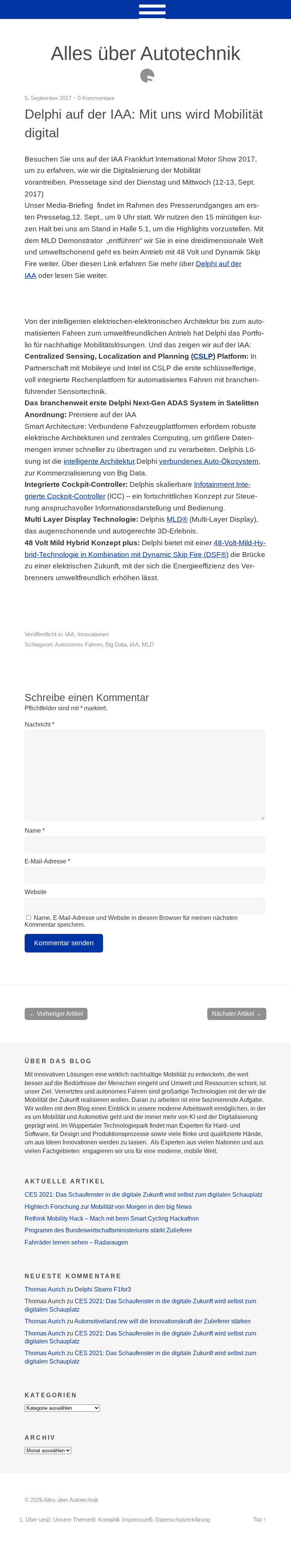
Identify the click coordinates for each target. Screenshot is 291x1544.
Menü (145, 9)
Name (35, 830)
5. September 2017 (48, 98)
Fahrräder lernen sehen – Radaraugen (76, 1242)
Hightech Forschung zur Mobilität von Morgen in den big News (108, 1207)
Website (36, 892)
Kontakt (107, 1520)
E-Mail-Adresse (47, 861)
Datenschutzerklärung (182, 1520)
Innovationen (93, 634)
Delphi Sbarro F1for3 (103, 1289)
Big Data (116, 644)
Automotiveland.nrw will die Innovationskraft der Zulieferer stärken (162, 1321)
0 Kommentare (96, 98)
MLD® (177, 519)
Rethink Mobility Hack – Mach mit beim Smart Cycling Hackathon (112, 1218)
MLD (148, 644)
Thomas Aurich (45, 1289)
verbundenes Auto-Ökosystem (208, 461)
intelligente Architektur (99, 461)
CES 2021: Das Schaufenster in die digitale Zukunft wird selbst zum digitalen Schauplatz (144, 1194)
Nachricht (39, 724)
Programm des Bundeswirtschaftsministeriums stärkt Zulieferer (108, 1230)
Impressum (136, 1520)
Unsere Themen (73, 1520)
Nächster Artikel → (237, 1014)
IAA (69, 634)
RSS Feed (147, 76)
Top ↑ (259, 1519)
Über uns (36, 1520)
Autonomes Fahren (78, 644)
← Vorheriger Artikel (56, 1014)
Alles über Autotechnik (146, 53)
